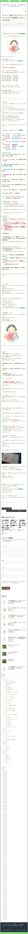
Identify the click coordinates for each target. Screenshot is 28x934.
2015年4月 (5, 884)
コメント (4, 545)
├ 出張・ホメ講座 (7, 687)
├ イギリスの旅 (6, 721)
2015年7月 (5, 879)
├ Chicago (5, 754)
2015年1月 (5, 890)
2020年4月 (5, 810)
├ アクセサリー (6, 748)
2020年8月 (5, 808)
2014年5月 (5, 904)
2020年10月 (5, 806)
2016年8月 (5, 855)
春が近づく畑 (10, 659)
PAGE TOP (26, 905)
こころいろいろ (5, 734)
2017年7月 (5, 841)
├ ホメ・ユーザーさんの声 (8, 696)
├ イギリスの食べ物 (7, 725)
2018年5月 (5, 828)
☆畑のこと (5, 743)
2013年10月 (5, 917)
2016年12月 (5, 850)
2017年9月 (5, 839)
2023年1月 (5, 790)
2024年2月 (5, 781)
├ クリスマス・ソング (7, 759)
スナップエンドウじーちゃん (14, 644)
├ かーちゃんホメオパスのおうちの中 (10, 692)
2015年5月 (5, 882)
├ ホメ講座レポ (6, 685)
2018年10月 (5, 821)
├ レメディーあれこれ (7, 699)
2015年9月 (5, 875)
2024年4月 (5, 777)
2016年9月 (5, 853)
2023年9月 (5, 784)
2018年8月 (5, 824)
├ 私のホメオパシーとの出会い (9, 710)
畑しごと (16, 924)
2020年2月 (5, 812)
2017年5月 (5, 844)
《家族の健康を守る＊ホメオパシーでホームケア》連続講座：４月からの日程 (17, 667)
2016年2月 (5, 866)
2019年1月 (5, 817)
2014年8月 (5, 899)
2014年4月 (5, 906)
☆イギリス (5, 712)
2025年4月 (5, 770)
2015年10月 (5, 873)
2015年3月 (5, 886)
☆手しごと (5, 745)
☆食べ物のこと (5, 741)
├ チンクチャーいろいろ (8, 701)
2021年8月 (5, 803)
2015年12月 (5, 870)
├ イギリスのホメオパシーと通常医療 (10, 714)
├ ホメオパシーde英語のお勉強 (9, 705)
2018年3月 (5, 832)
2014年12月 (5, 891)
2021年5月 (5, 804)
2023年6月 (5, 786)
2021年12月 (5, 799)
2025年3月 (5, 772)
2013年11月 (5, 915)
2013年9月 (5, 919)
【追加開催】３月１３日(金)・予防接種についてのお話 (22, 524)
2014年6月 (5, 902)
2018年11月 (5, 819)
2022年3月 (5, 795)
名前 (3, 560)
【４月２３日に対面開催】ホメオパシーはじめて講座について (17, 630)
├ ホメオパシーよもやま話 (8, 698)
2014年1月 (5, 911)
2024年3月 (5, 779)
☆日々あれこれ (5, 750)
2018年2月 (5, 833)
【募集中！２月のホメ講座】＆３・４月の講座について (13, 524)
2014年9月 (5, 897)
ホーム (4, 924)
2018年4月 (5, 830)
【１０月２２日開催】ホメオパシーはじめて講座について (17, 623)
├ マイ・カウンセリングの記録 (9, 736)
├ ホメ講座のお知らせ (18, 23)
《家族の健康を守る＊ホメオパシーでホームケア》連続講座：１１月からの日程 (17, 616)
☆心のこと (5, 732)
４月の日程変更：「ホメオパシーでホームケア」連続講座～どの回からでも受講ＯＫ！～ (5, 525)
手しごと (12, 924)
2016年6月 (5, 859)
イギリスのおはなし (22, 924)
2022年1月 (5, 797)
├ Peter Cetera (6, 756)
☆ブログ (4, 678)
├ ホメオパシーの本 (7, 707)
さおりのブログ (10, 925)
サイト (3, 574)
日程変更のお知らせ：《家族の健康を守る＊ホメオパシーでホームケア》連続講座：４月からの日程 (17, 638)
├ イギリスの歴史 (7, 723)
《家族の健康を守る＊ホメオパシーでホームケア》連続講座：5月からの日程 (17, 601)
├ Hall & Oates (6, 757)
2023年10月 (5, 783)
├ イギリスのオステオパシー (9, 719)
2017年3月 (5, 846)
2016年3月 (5, 864)
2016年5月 (5, 861)
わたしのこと (5, 925)
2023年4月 (5, 788)
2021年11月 (5, 801)
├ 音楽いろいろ (6, 761)
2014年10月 (5, 895)
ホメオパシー (8, 924)
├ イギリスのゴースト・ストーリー (10, 727)
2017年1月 (5, 848)
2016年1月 (5, 868)
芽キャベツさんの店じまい (13, 652)
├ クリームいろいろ (7, 703)
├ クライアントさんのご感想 (9, 694)
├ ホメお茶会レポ (7, 690)
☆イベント (5, 763)
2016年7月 (5, 857)
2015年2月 (5, 888)
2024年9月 (5, 775)
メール (4, 567)
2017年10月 (5, 837)
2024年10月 (5, 774)
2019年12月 (5, 813)
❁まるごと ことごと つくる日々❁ (13, 5)
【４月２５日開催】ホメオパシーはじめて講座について (17, 608)
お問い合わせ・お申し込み (18, 925)
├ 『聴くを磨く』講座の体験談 (9, 739)
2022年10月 (5, 792)
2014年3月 (5, 908)
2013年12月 (5, 913)
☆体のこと (5, 728)
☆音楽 (4, 752)
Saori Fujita (13, 56)
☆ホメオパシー (9, 23)
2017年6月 (5, 842)
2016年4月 (5, 862)
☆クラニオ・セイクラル (7, 730)
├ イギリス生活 (6, 716)
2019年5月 (5, 815)
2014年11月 (5, 893)
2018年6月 (5, 826)
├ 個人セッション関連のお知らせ (9, 681)
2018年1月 (5, 835)
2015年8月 (5, 877)
